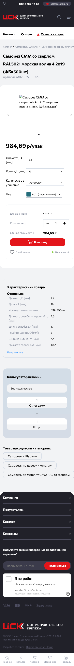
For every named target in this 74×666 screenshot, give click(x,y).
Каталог (7, 46)
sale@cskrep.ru (59, 3)
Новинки (9, 34)
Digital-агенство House (39, 647)
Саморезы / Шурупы (26, 46)
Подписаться (57, 565)
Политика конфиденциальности (20, 639)
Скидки (26, 34)
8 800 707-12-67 (29, 4)
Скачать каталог (52, 34)
